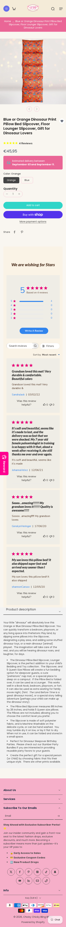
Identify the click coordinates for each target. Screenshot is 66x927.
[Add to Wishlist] (62, 121)
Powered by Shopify (33, 922)
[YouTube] (20, 880)
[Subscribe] (58, 816)
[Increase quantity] (19, 194)
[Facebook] (20, 872)
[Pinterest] (28, 872)
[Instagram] (37, 872)
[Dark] (6, 9)
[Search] (53, 8)
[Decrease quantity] (7, 194)
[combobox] (46, 354)
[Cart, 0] (14, 8)
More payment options (33, 222)
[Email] (37, 880)
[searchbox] (19, 346)
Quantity (10, 189)
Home (7, 21)
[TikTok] (46, 872)
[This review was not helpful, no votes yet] (50, 405)
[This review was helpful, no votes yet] (44, 405)
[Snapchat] (55, 872)
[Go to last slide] (29, 109)
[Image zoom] (33, 71)
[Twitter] (11, 872)
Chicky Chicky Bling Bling (37, 916)
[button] (61, 8)
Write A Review (34, 330)
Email (8, 815)
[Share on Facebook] (14, 232)
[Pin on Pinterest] (22, 232)
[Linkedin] (28, 880)
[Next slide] (36, 109)
